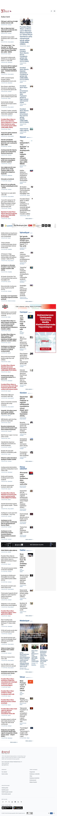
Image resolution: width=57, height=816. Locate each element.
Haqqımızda (32, 771)
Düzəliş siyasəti (33, 780)
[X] (9, 802)
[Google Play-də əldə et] (18, 807)
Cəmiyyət (23, 312)
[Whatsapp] (3, 802)
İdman (22, 677)
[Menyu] (54, 11)
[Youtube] (12, 802)
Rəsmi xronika (5, 774)
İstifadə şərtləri (5, 787)
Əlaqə (31, 776)
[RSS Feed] (21, 802)
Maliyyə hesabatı (33, 782)
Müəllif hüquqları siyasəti (7, 791)
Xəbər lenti (5, 17)
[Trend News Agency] (5, 752)
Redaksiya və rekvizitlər (35, 774)
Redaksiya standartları (34, 778)
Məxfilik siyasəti (5, 789)
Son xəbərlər (4, 771)
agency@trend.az (5, 764)
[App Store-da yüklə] (7, 807)
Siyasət (23, 137)
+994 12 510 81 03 (5, 763)
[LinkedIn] (18, 802)
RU (54, 813)
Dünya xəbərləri (23, 468)
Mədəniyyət (24, 621)
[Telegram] (15, 802)
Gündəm (23, 393)
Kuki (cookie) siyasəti (6, 794)
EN (48, 813)
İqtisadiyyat (24, 232)
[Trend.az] (6, 11)
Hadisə (22, 550)
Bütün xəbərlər (29, 218)
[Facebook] (6, 802)
